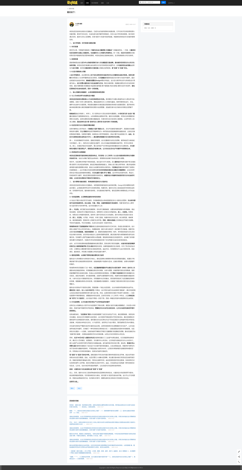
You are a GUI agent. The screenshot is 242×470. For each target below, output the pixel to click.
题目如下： (72, 12)
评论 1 (79, 388)
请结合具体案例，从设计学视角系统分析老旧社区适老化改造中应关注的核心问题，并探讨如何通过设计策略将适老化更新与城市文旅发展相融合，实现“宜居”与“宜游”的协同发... (102, 417)
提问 (163, 2)
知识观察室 (95, 3)
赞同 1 (72, 388)
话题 (102, 3)
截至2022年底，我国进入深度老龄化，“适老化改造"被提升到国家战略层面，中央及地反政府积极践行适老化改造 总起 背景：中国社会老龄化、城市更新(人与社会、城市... (102, 435)
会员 (171, 3)
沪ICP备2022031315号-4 (135, 468)
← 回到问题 (70, 8)
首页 (82, 3)
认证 (107, 3)
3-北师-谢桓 (78, 24)
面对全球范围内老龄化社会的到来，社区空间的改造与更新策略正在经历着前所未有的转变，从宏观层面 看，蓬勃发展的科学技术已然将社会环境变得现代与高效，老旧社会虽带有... (102, 446)
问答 (87, 3)
